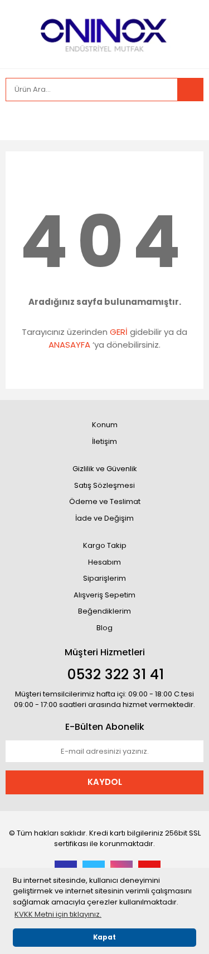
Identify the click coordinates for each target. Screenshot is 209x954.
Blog (104, 627)
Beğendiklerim (104, 611)
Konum (105, 424)
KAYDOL (105, 782)
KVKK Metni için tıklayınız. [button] (57, 914)
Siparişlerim (104, 578)
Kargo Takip (105, 545)
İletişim (104, 441)
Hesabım (104, 562)
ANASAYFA (69, 344)
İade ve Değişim (104, 518)
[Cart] (186, 121)
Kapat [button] (104, 937)
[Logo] (104, 33)
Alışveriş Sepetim (104, 595)
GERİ (119, 332)
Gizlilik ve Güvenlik (104, 468)
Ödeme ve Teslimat (104, 501)
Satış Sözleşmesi (104, 485)
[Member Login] (17, 121)
